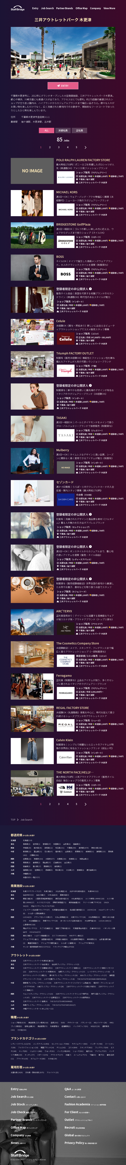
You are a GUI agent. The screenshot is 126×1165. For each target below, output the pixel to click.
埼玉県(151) (59, 848)
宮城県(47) (47, 844)
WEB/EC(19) (95, 1026)
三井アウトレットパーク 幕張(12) (68, 968)
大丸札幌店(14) (61, 891)
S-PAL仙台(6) (52, 895)
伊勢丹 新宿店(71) (59, 902)
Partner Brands (64, 8)
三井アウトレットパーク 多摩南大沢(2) (38, 968)
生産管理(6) (54, 1026)
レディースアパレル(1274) (21, 1044)
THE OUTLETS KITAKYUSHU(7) (64, 1005)
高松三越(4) (27, 935)
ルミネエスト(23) (43, 902)
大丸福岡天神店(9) (77, 939)
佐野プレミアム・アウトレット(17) (71, 971)
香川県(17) (37, 866)
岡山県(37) (47, 862)
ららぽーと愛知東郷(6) (36, 913)
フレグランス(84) (101, 1047)
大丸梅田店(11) (34, 920)
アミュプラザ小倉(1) (31, 939)
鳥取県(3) (26, 862)
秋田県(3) (57, 844)
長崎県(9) (49, 870)
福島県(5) (76, 844)
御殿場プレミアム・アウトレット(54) (37, 983)
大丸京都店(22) (94, 917)
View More (109, 8)
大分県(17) (70, 870)
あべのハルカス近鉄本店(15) (71, 920)
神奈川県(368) (96, 848)
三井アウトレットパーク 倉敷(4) (35, 1001)
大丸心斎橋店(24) (61, 917)
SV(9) (63, 1022)
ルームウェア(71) (80, 1055)
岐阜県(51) (90, 851)
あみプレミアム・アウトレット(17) (93, 975)
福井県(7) (59, 851)
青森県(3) (26, 844)
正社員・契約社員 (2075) (34, 1072)
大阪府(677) (50, 859)
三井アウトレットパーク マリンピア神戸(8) (72, 994)
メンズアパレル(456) (41, 1044)
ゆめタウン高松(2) (76, 935)
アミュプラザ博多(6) (86, 943)
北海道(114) (27, 840)
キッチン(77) (30, 1055)
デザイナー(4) (72, 1022)
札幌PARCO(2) (93, 891)
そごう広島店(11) (46, 928)
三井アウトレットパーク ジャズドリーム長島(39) (72, 983)
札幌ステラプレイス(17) (32, 891)
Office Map (82, 8)
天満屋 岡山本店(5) (80, 928)
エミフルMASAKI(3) (59, 935)
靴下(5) (101, 1055)
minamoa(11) (35, 932)
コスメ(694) (72, 1047)
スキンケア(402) (86, 1047)
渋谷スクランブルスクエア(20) (42, 906)
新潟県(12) (27, 851)
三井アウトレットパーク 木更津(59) (42, 971)
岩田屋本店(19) (47, 939)
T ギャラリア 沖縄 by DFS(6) (63, 946)
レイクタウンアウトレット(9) (99, 971)
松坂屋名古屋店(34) (59, 909)
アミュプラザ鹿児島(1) (49, 943)
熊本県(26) (59, 870)
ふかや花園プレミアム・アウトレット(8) (59, 979)
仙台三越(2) (40, 895)
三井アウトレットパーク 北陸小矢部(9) (81, 986)
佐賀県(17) (39, 870)
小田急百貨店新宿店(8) (44, 898)
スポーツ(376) (42, 1055)
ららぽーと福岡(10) (68, 943)
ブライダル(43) (22, 1058)
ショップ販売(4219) (18, 1022)
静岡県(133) (101, 851)
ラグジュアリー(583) (79, 1044)
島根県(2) (36, 862)
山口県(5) (67, 862)
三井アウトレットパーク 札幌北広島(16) (38, 960)
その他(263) (21, 1030)
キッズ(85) (23, 1051)
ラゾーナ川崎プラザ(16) (92, 902)
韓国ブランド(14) (47, 1047)
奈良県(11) (73, 859)
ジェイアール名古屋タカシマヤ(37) (36, 909)
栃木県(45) (38, 848)
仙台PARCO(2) (28, 895)
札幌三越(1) (48, 891)
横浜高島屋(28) (74, 902)
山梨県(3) (68, 851)
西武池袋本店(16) (62, 898)
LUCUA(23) (27, 917)
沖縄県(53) (27, 873)
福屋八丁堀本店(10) (62, 928)
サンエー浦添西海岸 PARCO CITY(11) (36, 946)
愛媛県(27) (48, 866)
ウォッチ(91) (50, 1051)
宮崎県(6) (80, 870)
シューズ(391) (78, 1051)
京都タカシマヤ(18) (50, 920)
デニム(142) (61, 1047)
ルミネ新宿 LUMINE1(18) (94, 898)
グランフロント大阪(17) (43, 917)
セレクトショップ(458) (60, 1044)
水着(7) (68, 1055)
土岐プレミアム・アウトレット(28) (50, 986)
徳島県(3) (26, 866)
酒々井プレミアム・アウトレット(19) (63, 975)
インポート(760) (96, 1044)
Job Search (47, 8)
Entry (35, 8)
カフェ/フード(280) (38, 1058)
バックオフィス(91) (80, 1026)
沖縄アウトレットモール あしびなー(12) (38, 1008)
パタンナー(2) (86, 1022)
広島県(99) (57, 862)
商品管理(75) (42, 1026)
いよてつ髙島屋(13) (42, 935)
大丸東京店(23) (77, 898)
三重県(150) (34, 855)
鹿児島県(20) (91, 870)
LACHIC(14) (91, 909)
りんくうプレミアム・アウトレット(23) (38, 994)
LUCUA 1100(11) (105, 920)
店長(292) (54, 1022)
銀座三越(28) (28, 898)
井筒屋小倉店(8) (61, 939)
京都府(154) (38, 859)
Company (95, 8)
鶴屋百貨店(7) (33, 943)
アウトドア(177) (57, 1055)
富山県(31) (38, 851)
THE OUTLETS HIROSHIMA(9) (61, 1001)
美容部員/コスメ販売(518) (38, 1022)
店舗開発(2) (66, 1026)
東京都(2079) (84, 848)
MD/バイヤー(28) (100, 1022)
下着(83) (93, 1055)
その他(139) (52, 1058)
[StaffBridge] (18, 8)
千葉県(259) (71, 848)
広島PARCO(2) (95, 928)
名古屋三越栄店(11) (77, 909)
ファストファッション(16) (28, 1047)
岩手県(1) (36, 844)
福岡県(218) (27, 870)
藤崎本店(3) (64, 895)
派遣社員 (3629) (17, 1072)
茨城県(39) (27, 848)
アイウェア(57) (100, 1051)
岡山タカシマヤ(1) (30, 928)
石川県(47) (49, 851)
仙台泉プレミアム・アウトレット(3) (65, 964)
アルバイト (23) (53, 1072)
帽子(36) (89, 1051)
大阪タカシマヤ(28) (78, 917)
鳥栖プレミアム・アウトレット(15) (36, 1005)
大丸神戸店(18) (90, 920)
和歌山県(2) (84, 859)
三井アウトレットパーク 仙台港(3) (36, 964)
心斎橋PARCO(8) (29, 924)
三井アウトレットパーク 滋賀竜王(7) (46, 997)
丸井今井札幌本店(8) (77, 891)
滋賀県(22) (27, 859)
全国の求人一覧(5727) (31, 877)
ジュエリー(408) (36, 1051)
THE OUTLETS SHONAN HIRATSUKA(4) (91, 979)
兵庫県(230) (61, 859)
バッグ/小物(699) (63, 1051)
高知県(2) (58, 866)
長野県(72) (79, 851)
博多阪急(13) (92, 939)
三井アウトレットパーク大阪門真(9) (76, 997)
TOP (13, 819)
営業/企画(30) (30, 1026)
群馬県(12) (49, 848)
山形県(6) (67, 844)
